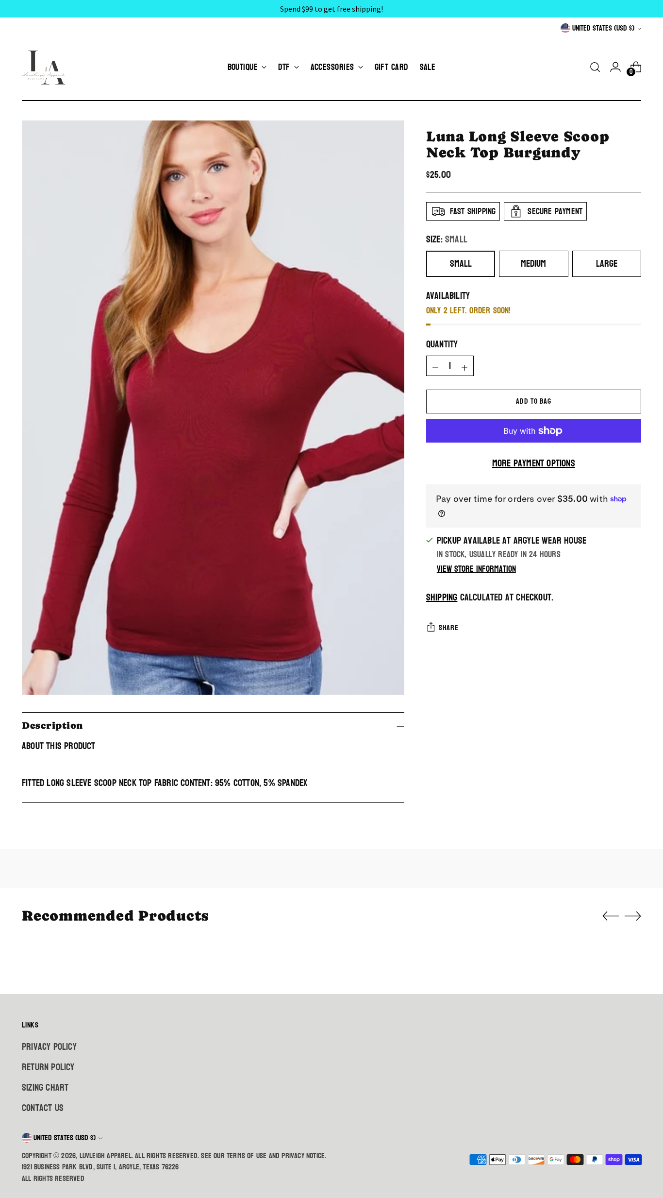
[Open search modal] (595, 67)
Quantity (442, 344)
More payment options (533, 463)
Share (449, 627)
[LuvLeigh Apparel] (46, 67)
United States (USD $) (603, 28)
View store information (476, 569)
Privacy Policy (49, 1047)
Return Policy (48, 1067)
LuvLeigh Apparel (106, 1156)
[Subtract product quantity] (435, 366)
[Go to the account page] (615, 67)
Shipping (442, 597)
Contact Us (43, 1108)
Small (461, 264)
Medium (533, 264)
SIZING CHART (45, 1087)
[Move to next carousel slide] (633, 915)
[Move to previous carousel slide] (610, 916)
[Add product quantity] (464, 366)
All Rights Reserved (53, 1178)
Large (606, 264)
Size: (446, 239)
